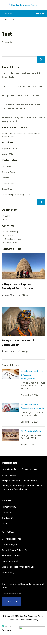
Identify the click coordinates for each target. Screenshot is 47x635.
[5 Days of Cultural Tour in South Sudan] (23, 308)
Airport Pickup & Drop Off (15, 550)
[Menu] (37, 13)
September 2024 (9, 148)
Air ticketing (8, 572)
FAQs (4, 523)
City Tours (6, 166)
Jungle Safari (11, 242)
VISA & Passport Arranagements (16, 194)
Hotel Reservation (11, 561)
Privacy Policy (9, 506)
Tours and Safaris (11, 555)
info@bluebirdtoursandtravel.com (19, 480)
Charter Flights (9, 544)
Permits (5, 177)
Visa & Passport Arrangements (18, 566)
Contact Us (8, 517)
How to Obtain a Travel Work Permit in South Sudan (33, 385)
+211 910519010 (9, 475)
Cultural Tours (8, 172)
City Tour (9, 235)
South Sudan (8, 183)
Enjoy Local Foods (13, 239)
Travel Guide (7, 189)
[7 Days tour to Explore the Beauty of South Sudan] (23, 254)
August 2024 (7, 154)
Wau (7, 219)
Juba (7, 216)
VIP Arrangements (11, 538)
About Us (6, 512)
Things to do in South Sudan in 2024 (21, 95)
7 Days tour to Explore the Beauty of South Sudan (19, 286)
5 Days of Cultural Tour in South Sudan (19, 343)
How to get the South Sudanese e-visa (22, 86)
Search (41, 59)
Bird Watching (11, 231)
